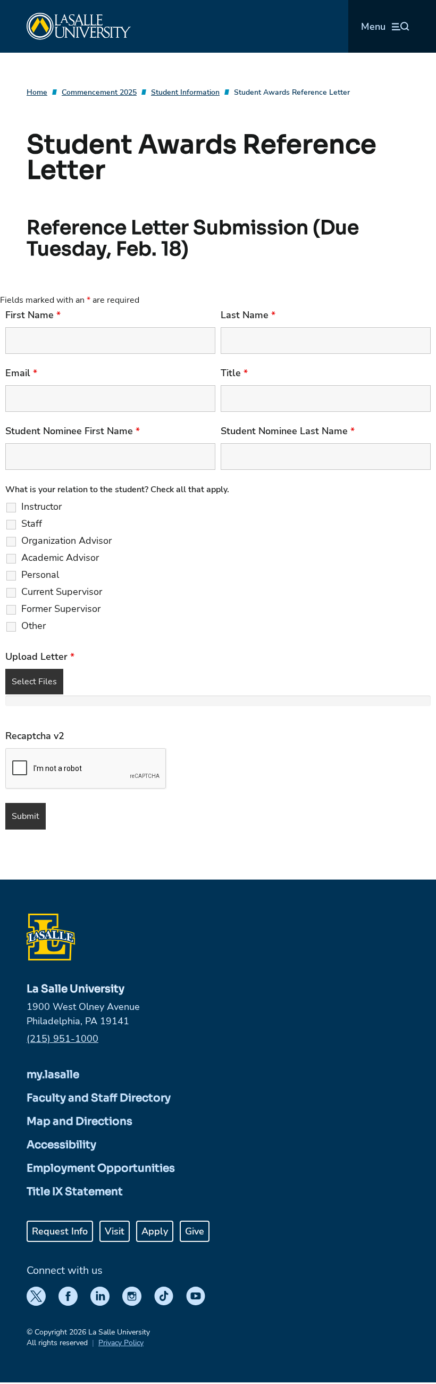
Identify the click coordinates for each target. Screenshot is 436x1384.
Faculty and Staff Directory (99, 1098)
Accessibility (61, 1144)
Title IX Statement (75, 1191)
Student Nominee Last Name (288, 431)
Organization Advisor (66, 540)
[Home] (79, 26)
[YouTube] (195, 1296)
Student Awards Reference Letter (292, 92)
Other (33, 625)
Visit (114, 1231)
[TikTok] (163, 1296)
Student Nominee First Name (72, 431)
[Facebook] (68, 1296)
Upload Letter (39, 656)
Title (234, 373)
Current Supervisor (61, 591)
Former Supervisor (60, 608)
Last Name (248, 315)
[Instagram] (131, 1296)
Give (194, 1231)
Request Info (60, 1231)
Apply (154, 1231)
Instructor (41, 506)
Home (37, 92)
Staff (31, 523)
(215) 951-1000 (62, 1038)
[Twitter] (36, 1296)
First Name (33, 315)
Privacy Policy (121, 1343)
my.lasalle (53, 1074)
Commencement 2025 (99, 92)
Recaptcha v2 (34, 736)
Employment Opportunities (101, 1168)
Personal (40, 574)
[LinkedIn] (100, 1296)
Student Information (185, 92)
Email (21, 373)
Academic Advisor (60, 557)
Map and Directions (79, 1121)
